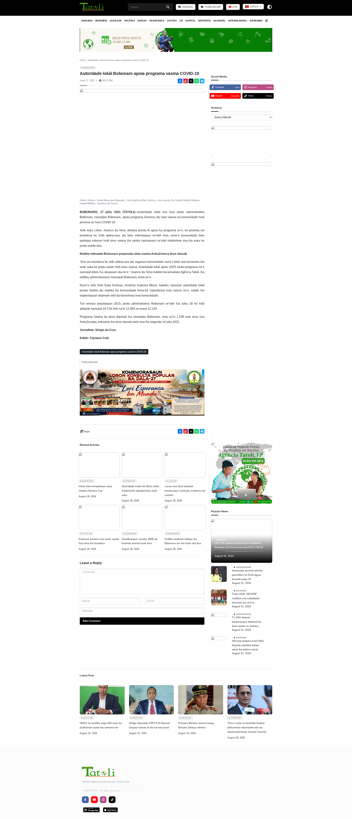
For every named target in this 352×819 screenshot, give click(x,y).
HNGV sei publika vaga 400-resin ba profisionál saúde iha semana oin (101, 725)
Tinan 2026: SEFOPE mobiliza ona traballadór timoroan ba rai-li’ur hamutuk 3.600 (246, 598)
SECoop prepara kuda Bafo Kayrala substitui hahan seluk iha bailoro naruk (248, 645)
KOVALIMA (87, 534)
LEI (181, 20)
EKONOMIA (256, 20)
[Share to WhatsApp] (196, 81)
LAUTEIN (172, 481)
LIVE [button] (234, 6)
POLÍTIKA (129, 20)
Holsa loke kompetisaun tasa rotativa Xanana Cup (95, 488)
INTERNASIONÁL (237, 20)
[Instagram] (185, 81)
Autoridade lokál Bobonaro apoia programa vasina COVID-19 (114, 351)
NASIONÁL (220, 20)
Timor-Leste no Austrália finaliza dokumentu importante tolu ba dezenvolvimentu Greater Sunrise (247, 727)
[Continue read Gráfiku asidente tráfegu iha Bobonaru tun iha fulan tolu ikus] (185, 517)
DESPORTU (204, 20)
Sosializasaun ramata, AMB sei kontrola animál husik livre (139, 541)
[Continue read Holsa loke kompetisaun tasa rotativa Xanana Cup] (99, 465)
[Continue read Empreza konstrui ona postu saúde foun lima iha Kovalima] (99, 517)
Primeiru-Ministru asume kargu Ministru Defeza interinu (196, 725)
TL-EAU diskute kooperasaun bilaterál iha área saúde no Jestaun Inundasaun (246, 622)
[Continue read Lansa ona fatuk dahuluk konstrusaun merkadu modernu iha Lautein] (185, 465)
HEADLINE (88, 718)
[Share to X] (191, 81)
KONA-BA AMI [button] (212, 6)
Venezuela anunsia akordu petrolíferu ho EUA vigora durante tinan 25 (247, 575)
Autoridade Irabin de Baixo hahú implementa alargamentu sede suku (140, 490)
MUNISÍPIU (101, 20)
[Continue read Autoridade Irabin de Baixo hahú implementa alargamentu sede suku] (142, 465)
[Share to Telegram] (202, 81)
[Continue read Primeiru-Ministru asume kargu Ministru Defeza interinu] (200, 699)
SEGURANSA (156, 20)
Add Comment (91, 620)
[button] (92, 6)
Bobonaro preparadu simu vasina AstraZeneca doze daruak (145, 253)
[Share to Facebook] (180, 81)
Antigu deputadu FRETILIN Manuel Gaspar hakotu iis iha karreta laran (149, 725)
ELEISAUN (116, 20)
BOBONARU (88, 68)
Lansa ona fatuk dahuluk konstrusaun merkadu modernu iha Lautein (185, 490)
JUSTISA (172, 20)
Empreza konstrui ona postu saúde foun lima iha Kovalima (99, 541)
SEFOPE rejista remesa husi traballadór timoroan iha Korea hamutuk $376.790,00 (239, 545)
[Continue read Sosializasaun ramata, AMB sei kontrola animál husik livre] (142, 517)
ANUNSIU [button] (187, 6)
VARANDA (87, 20)
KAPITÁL (191, 20)
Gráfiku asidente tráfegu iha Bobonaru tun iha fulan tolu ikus (183, 541)
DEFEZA (142, 20)
